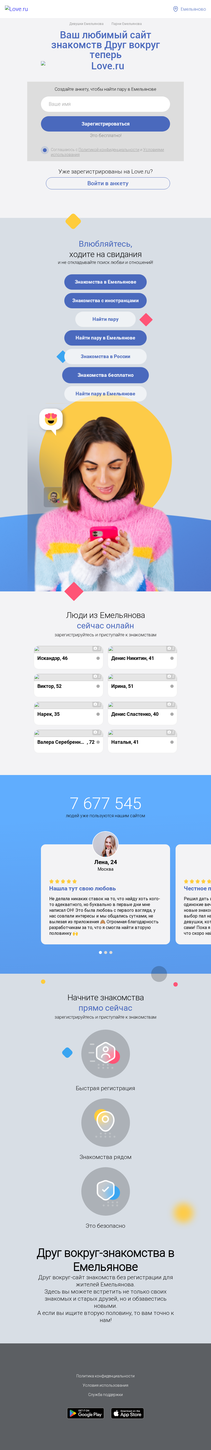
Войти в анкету (108, 183)
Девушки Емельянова (86, 24)
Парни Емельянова (127, 24)
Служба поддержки (105, 1394)
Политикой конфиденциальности (109, 149)
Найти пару (106, 319)
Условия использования (105, 1385)
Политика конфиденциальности (105, 1376)
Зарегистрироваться (106, 124)
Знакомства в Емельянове (105, 282)
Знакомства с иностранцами (105, 300)
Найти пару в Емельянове (105, 338)
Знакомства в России (105, 356)
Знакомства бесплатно (105, 375)
